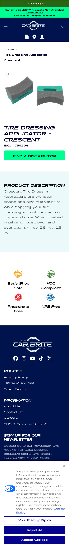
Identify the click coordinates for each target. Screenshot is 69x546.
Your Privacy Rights (34, 3)
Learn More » (34, 12)
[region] (34, 503)
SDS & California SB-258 (25, 424)
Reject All (34, 530)
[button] (6, 26)
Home (9, 49)
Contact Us (13, 412)
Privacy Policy (16, 377)
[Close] (64, 466)
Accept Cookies (34, 540)
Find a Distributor (34, 37)
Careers (11, 418)
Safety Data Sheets (27, 37)
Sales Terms (14, 389)
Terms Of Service (19, 383)
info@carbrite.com (43, 15)
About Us (12, 406)
